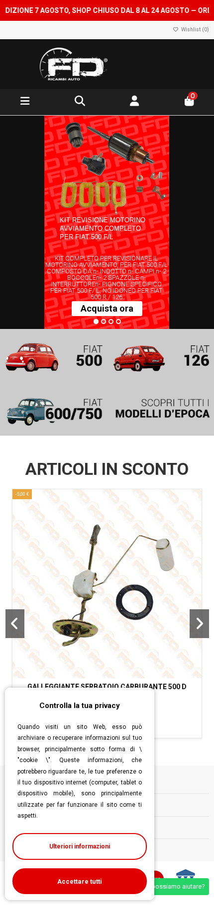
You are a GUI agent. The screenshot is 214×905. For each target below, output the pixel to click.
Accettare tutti (79, 881)
